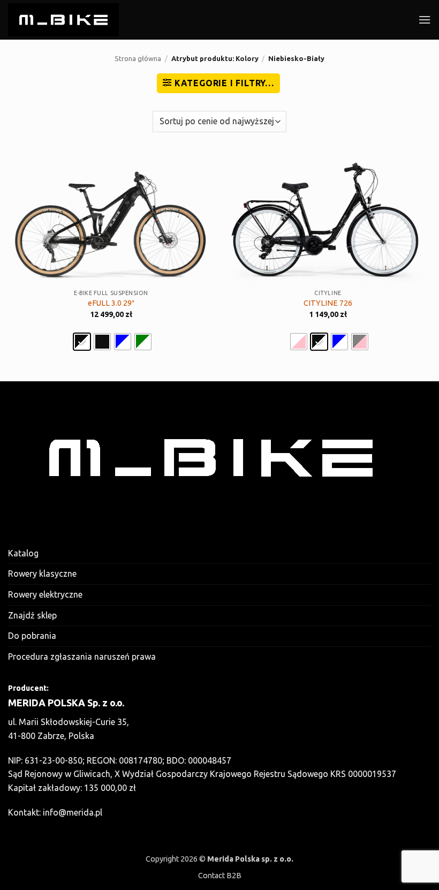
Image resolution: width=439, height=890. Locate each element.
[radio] (82, 342)
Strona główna (138, 58)
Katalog (23, 553)
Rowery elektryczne (45, 594)
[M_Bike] (63, 19)
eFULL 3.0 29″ (111, 303)
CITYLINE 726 (328, 303)
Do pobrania (32, 635)
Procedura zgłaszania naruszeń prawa (82, 656)
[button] (424, 19)
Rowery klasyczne (42, 573)
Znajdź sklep (32, 615)
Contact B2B (219, 875)
